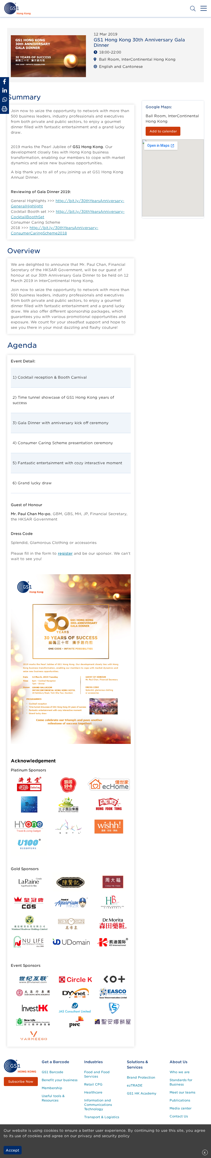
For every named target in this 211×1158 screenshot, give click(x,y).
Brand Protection (141, 1077)
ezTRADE (135, 1085)
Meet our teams (182, 1092)
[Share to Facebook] (4, 81)
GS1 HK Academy (141, 1093)
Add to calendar (163, 131)
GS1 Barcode (52, 1072)
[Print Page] (4, 109)
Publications (180, 1100)
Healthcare (93, 1092)
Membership (52, 1088)
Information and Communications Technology (98, 1104)
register (65, 553)
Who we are (180, 1072)
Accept (12, 1150)
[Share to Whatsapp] (4, 99)
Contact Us (179, 1116)
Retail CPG (93, 1084)
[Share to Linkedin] (4, 90)
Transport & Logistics (101, 1117)
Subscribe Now (20, 1081)
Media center (180, 1108)
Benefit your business (59, 1080)
